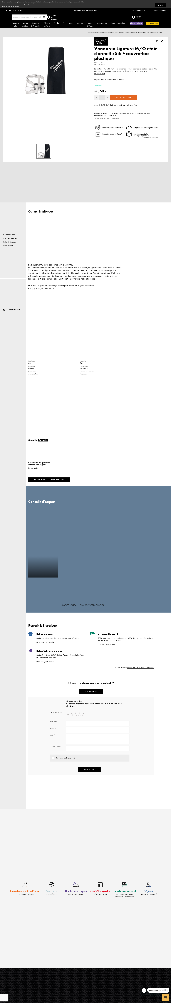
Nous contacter (91, 691)
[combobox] (29, 17)
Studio (56, 23)
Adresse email (55, 747)
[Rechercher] (44, 17)
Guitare (15, 24)
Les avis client (8, 245)
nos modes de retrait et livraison (140, 668)
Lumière (80, 23)
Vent (90, 24)
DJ (64, 23)
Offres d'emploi (159, 10)
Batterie (35, 24)
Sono (71, 23)
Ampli (25, 24)
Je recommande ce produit (65, 758)
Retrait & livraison (9, 242)
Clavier (47, 24)
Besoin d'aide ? (14, 310)
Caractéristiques (9, 234)
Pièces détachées (118, 23)
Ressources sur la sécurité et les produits (49, 479)
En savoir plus (99, 74)
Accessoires (102, 23)
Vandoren (73, 285)
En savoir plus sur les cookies (10, 6)
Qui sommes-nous (137, 10)
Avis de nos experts (10, 238)
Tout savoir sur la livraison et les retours (106, 118)
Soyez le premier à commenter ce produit (109, 79)
